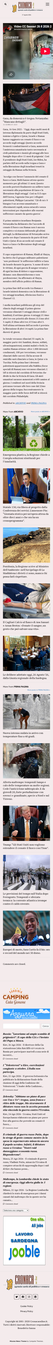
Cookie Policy (26, 1306)
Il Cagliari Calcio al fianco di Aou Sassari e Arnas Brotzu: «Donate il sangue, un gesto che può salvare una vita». (26, 625)
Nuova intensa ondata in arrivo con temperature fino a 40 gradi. (23, 734)
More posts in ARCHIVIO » (40, 411)
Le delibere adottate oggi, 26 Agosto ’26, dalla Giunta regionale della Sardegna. (26, 676)
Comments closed (11, 1059)
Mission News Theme (18, 1341)
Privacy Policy (26, 1311)
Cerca (45, 1026)
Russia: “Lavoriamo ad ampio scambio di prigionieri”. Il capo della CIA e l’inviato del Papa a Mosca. (26, 1037)
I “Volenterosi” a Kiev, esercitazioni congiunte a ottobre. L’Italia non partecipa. (23, 1068)
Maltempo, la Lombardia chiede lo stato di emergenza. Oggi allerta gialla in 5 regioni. (26, 1182)
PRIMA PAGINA (38, 403)
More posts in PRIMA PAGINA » (38, 690)
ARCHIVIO (20, 403)
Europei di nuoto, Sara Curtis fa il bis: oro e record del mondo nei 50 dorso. (26, 951)
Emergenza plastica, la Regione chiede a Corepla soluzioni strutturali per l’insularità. (26, 458)
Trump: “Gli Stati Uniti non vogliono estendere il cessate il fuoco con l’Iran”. (26, 846)
